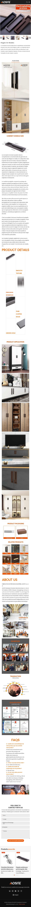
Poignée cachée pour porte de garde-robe (22, 868)
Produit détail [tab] (15, 60)
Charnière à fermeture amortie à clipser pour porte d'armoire (7, 868)
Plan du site (22, 904)
